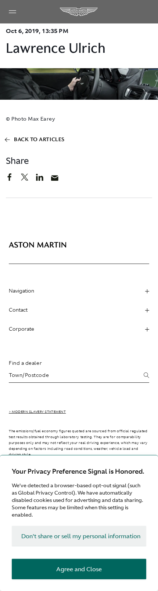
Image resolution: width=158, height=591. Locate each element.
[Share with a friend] (58, 179)
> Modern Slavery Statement (37, 412)
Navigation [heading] (21, 290)
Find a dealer (25, 363)
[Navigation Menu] (12, 11)
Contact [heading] (18, 309)
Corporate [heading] (21, 329)
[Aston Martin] (79, 11)
